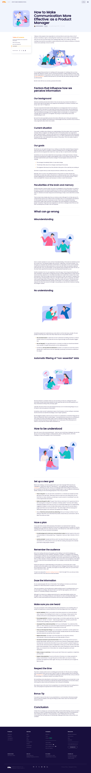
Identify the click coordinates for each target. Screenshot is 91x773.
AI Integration (29, 741)
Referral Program (49, 748)
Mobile (28, 736)
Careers (47, 738)
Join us (83, 2)
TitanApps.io (10, 738)
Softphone (36, 487)
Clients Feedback (49, 744)
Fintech (28, 743)
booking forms (39, 674)
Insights (46, 26)
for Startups (29, 745)
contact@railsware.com (73, 744)
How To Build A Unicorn (50, 746)
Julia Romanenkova (39, 26)
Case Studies (48, 742)
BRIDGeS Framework (72, 734)
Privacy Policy (65, 767)
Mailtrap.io (10, 734)
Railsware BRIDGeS (39, 76)
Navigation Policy (73, 767)
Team (47, 736)
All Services (29, 747)
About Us (47, 734)
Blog (69, 738)
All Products (10, 740)
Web (27, 734)
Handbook (70, 740)
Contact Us (72, 747)
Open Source (70, 736)
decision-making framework (52, 572)
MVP (27, 738)
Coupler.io (10, 736)
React (28, 740)
